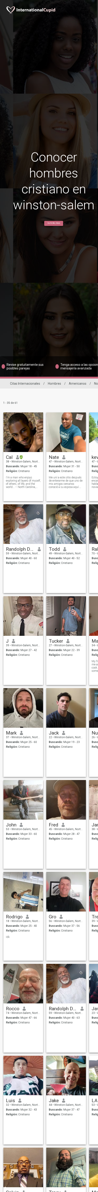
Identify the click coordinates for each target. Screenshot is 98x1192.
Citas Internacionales (25, 383)
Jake (54, 1100)
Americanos (77, 383)
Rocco (12, 1008)
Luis (10, 1100)
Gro (52, 916)
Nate (54, 457)
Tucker (56, 641)
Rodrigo (14, 916)
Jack (54, 733)
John (11, 825)
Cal (9, 457)
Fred (53, 825)
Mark (11, 733)
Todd (54, 549)
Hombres (54, 383)
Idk (8, 937)
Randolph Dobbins (20, 549)
